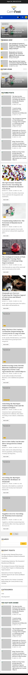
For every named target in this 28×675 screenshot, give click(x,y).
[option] (14, 30)
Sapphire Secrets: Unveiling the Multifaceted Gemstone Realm (14, 504)
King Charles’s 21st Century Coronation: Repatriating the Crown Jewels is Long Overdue (4, 54)
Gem (3, 27)
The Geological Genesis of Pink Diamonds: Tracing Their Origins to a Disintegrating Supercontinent (6, 122)
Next (16, 534)
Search (5, 539)
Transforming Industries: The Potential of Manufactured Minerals (13, 32)
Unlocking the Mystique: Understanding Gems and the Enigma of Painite (14, 394)
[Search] (22, 17)
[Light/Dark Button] (18, 17)
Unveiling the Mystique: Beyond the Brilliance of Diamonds (14, 468)
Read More (5, 199)
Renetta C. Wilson (7, 36)
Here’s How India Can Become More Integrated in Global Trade (14, 432)
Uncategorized (6, 399)
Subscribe (26, 17)
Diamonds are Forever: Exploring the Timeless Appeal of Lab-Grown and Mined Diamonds (4, 46)
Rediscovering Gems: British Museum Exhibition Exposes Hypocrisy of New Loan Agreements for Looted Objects (4, 63)
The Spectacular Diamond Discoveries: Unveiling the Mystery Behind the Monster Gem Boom (6, 100)
